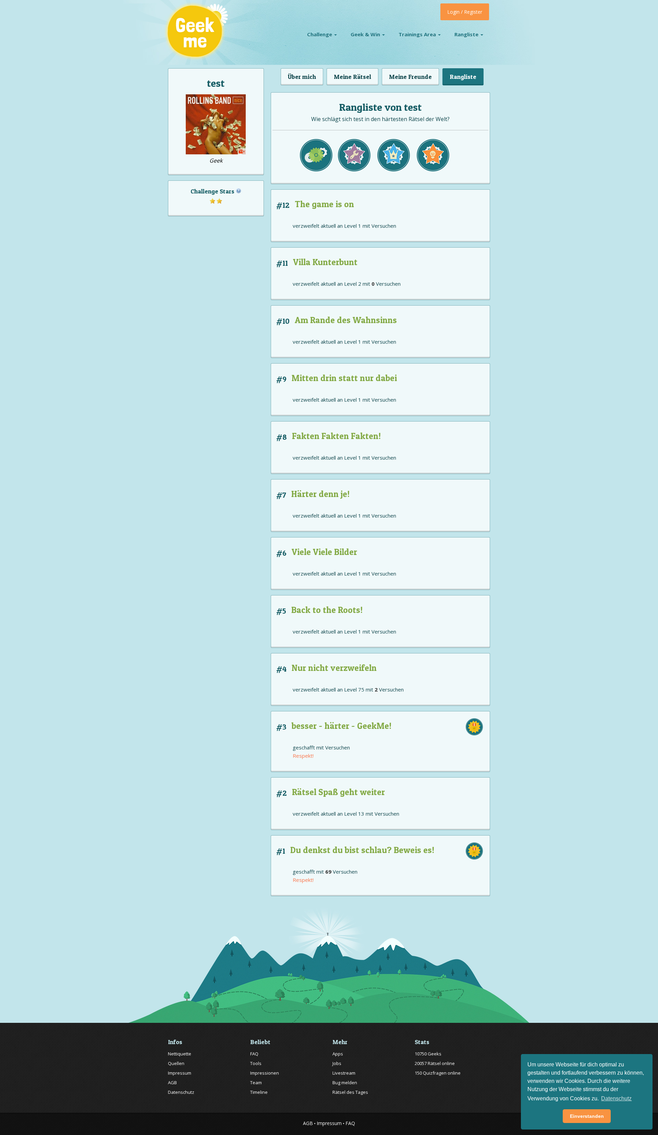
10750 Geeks (428, 1054)
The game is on (324, 204)
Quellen (176, 1063)
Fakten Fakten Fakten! (336, 436)
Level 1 (352, 225)
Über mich (302, 76)
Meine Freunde (410, 76)
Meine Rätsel (352, 76)
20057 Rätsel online (435, 1063)
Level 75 (354, 689)
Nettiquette (179, 1054)
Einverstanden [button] (587, 1116)
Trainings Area (418, 34)
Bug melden (344, 1082)
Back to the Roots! (327, 610)
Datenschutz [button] (616, 1098)
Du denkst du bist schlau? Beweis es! (362, 850)
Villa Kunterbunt (325, 262)
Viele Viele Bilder (324, 552)
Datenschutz (181, 1092)
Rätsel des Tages (350, 1092)
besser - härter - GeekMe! (341, 726)
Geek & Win (366, 34)
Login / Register (464, 12)
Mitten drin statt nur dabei (344, 378)
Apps (337, 1054)
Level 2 (352, 283)
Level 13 (354, 813)
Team (256, 1082)
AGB (172, 1082)
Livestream (343, 1073)
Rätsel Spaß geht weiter (338, 792)
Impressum (179, 1073)
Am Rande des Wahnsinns (346, 320)
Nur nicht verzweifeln (334, 668)
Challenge (320, 34)
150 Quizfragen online (438, 1073)
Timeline (259, 1092)
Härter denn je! (320, 494)
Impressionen (264, 1073)
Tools (255, 1063)
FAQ (254, 1054)
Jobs (336, 1063)
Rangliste (467, 34)
